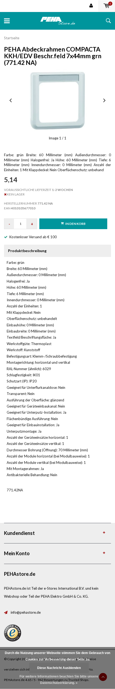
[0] (106, 6)
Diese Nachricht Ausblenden (59, 668)
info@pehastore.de (26, 612)
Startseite (11, 38)
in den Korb (75, 224)
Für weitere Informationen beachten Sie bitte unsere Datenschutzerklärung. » (59, 680)
